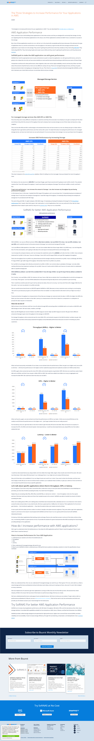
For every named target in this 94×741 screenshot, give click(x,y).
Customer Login (50, 729)
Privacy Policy (23, 737)
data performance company (43, 598)
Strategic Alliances (37, 730)
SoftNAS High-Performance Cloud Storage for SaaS (73, 679)
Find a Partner (36, 731)
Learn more (5, 733)
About (61, 725)
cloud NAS (54, 68)
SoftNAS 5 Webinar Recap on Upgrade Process (17, 678)
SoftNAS (22, 725)
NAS (14, 52)
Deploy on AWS (20, 714)
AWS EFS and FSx (29, 174)
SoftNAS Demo (37, 725)
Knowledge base (50, 725)
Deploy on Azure (47, 714)
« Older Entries (12, 696)
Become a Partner (37, 732)
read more (12, 690)
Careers (61, 729)
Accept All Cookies (11, 736)
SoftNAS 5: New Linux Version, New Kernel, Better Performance (35, 679)
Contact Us (62, 730)
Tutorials (48, 726)
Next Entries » (81, 696)
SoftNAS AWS (43, 205)
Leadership (62, 726)
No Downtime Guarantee (49, 737)
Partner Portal (36, 728)
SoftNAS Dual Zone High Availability (55, 678)
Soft (12, 52)
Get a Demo (74, 714)
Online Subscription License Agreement (35, 737)
